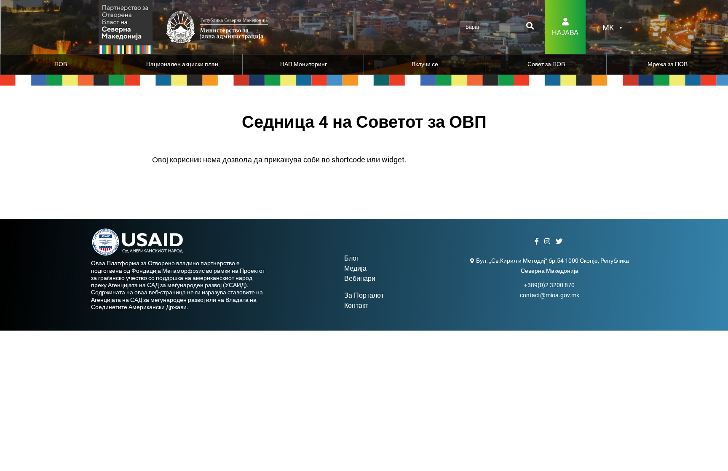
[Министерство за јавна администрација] (126, 26)
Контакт (356, 305)
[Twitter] (560, 241)
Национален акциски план (182, 64)
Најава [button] (565, 33)
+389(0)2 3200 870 (549, 285)
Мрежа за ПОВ (668, 64)
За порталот (364, 295)
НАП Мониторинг (303, 64)
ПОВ (60, 64)
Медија (355, 268)
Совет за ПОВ (546, 64)
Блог (351, 258)
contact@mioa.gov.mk (549, 295)
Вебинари (359, 279)
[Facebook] (538, 241)
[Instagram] (548, 241)
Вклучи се (425, 64)
